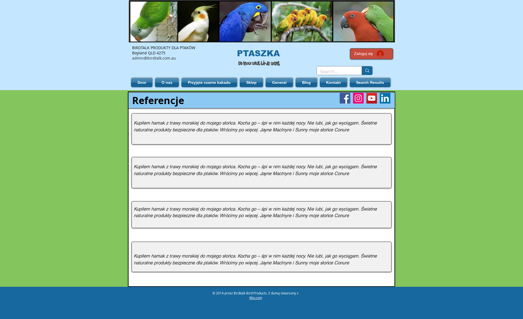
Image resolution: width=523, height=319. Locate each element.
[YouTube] (371, 98)
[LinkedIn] (385, 98)
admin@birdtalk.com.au (154, 58)
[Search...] (367, 70)
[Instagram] (358, 98)
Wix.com (255, 298)
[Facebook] (345, 98)
